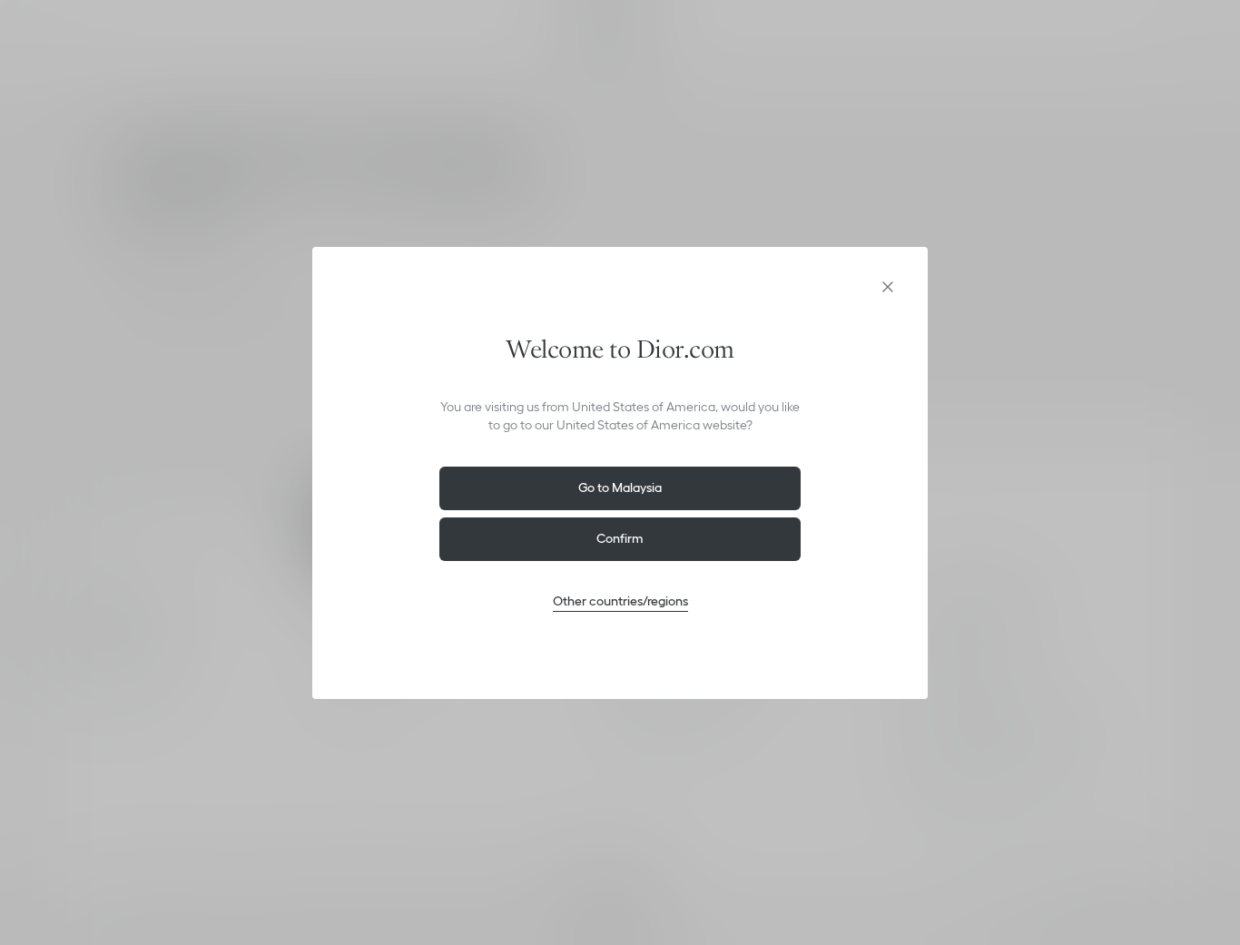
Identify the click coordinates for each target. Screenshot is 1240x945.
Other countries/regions (620, 601)
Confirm (620, 538)
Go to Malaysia (620, 487)
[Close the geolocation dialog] (888, 287)
